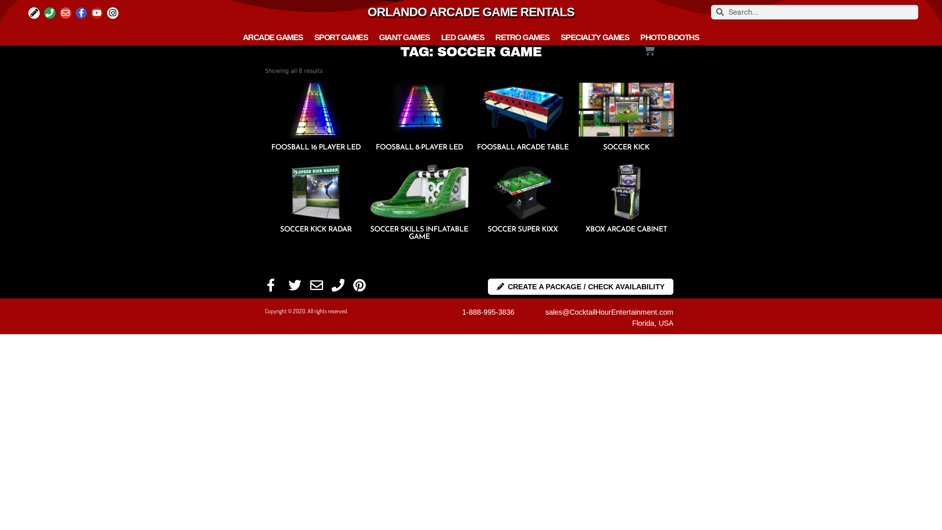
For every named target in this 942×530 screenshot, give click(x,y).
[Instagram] (112, 13)
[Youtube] (97, 13)
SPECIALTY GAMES (595, 37)
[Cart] (649, 51)
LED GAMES (463, 37)
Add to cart (316, 158)
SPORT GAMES (341, 37)
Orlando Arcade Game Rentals (471, 12)
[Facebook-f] (81, 13)
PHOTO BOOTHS (669, 37)
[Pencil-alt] (34, 13)
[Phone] (50, 13)
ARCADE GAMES (273, 37)
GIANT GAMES (404, 37)
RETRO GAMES (522, 37)
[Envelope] (65, 13)
